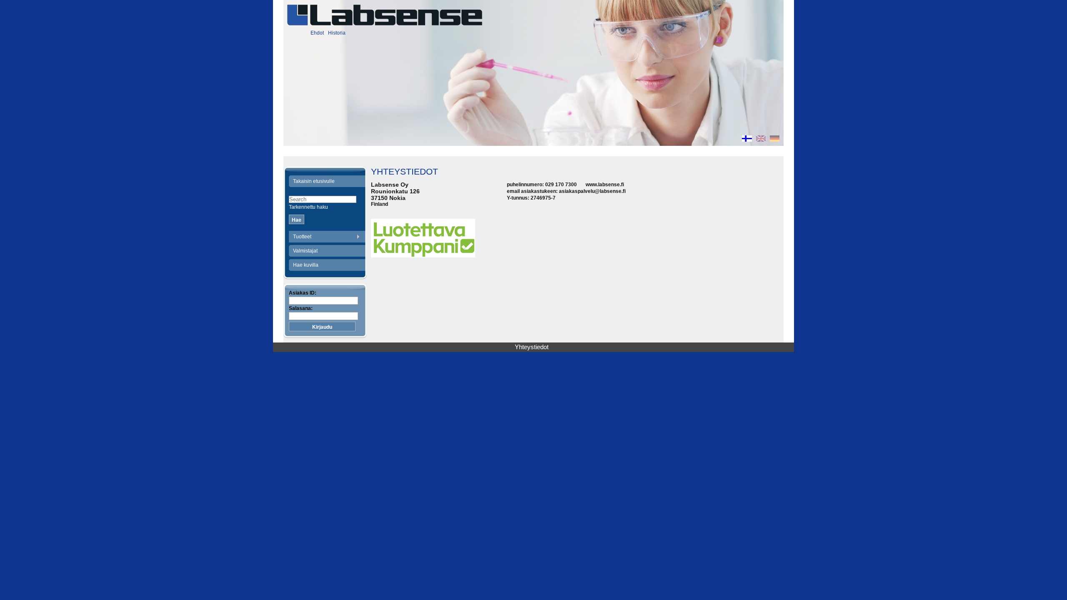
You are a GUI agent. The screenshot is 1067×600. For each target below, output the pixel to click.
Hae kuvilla (305, 265)
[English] (761, 139)
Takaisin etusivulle (314, 181)
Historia (337, 33)
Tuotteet (302, 237)
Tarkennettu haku (308, 207)
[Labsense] (384, 15)
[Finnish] (747, 139)
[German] (774, 139)
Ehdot (317, 33)
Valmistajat (305, 251)
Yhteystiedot (532, 347)
